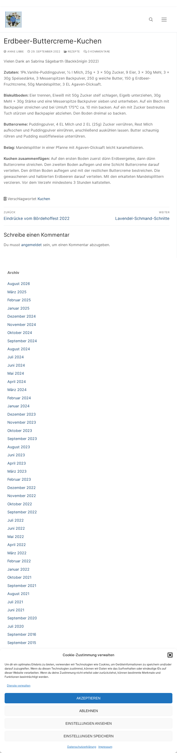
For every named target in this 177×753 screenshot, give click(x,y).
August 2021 (18, 593)
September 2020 (22, 618)
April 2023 (16, 463)
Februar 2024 (19, 398)
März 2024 (17, 389)
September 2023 (22, 438)
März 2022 (17, 553)
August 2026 (18, 283)
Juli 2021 (15, 602)
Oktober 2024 (19, 332)
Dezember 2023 (21, 414)
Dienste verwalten (18, 685)
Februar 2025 (19, 300)
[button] (170, 655)
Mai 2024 (15, 373)
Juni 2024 (16, 365)
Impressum (105, 746)
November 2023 (21, 422)
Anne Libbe (15, 51)
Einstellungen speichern (89, 736)
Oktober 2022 (19, 504)
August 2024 (18, 349)
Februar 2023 (19, 479)
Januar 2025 (18, 308)
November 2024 (21, 324)
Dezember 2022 (21, 487)
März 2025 (17, 292)
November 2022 (21, 495)
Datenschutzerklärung (81, 746)
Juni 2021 (15, 610)
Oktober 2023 (19, 430)
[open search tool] (151, 19)
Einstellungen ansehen (88, 723)
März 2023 (17, 471)
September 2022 (22, 512)
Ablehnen (88, 711)
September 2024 (22, 341)
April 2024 (16, 381)
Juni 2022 (16, 528)
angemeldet (31, 244)
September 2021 (21, 585)
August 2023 (18, 447)
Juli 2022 (15, 520)
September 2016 (21, 634)
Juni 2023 (16, 455)
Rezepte (73, 51)
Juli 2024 (15, 357)
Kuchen (44, 198)
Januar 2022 (18, 569)
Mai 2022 (15, 536)
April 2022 (16, 544)
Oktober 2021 (19, 577)
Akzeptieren (88, 698)
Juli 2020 (15, 626)
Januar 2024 (18, 406)
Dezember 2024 (21, 316)
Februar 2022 (19, 561)
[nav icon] (164, 19)
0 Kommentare (98, 51)
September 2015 (21, 642)
